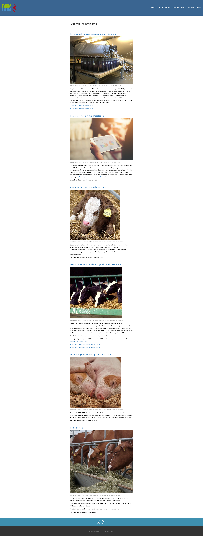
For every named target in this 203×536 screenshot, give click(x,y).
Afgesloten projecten (117, 85)
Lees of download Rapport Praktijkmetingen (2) (86, 347)
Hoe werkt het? (178, 7)
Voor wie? (190, 7)
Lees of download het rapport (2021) (82, 105)
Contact (198, 7)
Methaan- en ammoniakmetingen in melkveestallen (95, 264)
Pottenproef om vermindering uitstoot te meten (93, 34)
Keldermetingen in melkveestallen (87, 115)
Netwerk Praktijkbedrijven (78, 341)
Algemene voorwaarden (94, 531)
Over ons (160, 7)
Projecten (168, 7)
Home (153, 7)
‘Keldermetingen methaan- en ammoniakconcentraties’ (93, 177)
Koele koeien (76, 427)
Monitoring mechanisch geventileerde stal (90, 354)
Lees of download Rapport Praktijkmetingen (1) (86, 344)
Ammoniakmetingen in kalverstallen (88, 187)
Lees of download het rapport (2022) (82, 109)
